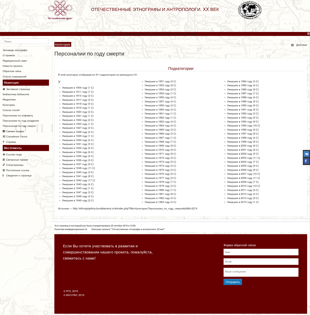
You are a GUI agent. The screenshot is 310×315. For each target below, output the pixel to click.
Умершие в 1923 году (74, 124)
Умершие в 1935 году (74, 156)
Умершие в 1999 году (239, 141)
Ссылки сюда (14, 154)
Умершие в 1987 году (239, 93)
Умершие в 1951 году (157, 81)
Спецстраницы (15, 164)
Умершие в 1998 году (239, 137)
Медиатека (9, 99)
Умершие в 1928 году (74, 132)
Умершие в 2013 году (239, 194)
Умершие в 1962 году (157, 117)
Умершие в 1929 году (74, 136)
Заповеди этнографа (15, 50)
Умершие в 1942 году (74, 180)
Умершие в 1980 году (157, 190)
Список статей (11, 110)
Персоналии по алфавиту (18, 115)
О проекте (112, 34)
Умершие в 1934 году (74, 152)
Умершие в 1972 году (157, 157)
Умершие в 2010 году (239, 185)
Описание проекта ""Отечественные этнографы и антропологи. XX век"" (128, 229)
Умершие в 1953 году (157, 85)
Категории (9, 104)
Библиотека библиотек (16, 94)
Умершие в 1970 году (157, 149)
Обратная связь (187, 34)
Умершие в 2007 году (239, 173)
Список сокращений (14, 76)
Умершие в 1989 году (239, 101)
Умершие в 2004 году (239, 161)
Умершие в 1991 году (239, 109)
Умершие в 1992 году (239, 113)
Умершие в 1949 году (74, 200)
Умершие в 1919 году (74, 107)
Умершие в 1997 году (239, 133)
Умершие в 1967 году (157, 137)
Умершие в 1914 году (74, 95)
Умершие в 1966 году (157, 133)
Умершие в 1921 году (74, 115)
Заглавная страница (18, 89)
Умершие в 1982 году (157, 198)
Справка (11, 141)
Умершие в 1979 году (157, 185)
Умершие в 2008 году (239, 178)
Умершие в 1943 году (74, 184)
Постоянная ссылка (17, 170)
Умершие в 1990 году (239, 105)
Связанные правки (17, 159)
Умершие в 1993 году (239, 117)
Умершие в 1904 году (74, 87)
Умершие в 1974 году (157, 165)
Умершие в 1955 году (157, 93)
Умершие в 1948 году (74, 196)
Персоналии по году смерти (19, 126)
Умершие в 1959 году (157, 105)
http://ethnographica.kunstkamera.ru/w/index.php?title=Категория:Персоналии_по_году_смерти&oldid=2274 (135, 208)
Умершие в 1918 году (74, 103)
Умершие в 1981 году (157, 194)
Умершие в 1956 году (157, 97)
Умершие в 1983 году (157, 202)
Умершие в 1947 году (74, 192)
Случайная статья (16, 136)
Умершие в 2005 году (239, 165)
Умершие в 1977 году (157, 178)
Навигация (11, 82)
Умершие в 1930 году (74, 140)
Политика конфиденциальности (70, 229)
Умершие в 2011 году (239, 190)
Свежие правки (15, 131)
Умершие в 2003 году (239, 157)
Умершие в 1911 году (74, 91)
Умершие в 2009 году (239, 182)
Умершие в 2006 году (239, 170)
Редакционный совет (134, 34)
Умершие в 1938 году (74, 168)
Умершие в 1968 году (157, 141)
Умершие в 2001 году (239, 149)
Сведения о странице (19, 175)
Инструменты (13, 148)
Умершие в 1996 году (239, 129)
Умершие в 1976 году (157, 173)
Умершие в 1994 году (239, 121)
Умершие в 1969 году (157, 145)
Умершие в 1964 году (157, 125)
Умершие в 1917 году (74, 99)
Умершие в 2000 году (239, 145)
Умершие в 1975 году (157, 170)
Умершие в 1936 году (74, 160)
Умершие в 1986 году (239, 89)
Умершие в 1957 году (157, 101)
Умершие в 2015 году (239, 202)
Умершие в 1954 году (157, 89)
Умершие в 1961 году (157, 113)
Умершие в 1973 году (157, 161)
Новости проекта (163, 34)
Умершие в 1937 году (74, 164)
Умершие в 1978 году (157, 182)
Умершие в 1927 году (74, 127)
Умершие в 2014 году (239, 198)
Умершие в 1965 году (157, 129)
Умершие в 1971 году (157, 153)
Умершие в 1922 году (74, 120)
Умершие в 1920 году (74, 112)
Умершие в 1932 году (74, 148)
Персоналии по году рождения (21, 120)
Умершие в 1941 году (74, 176)
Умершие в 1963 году (157, 121)
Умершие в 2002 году (239, 153)
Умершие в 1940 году (74, 172)
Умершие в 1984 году (239, 81)
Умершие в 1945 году (74, 188)
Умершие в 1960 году (157, 109)
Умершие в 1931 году (74, 144)
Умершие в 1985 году (239, 85)
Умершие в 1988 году (239, 97)
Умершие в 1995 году (239, 125)
